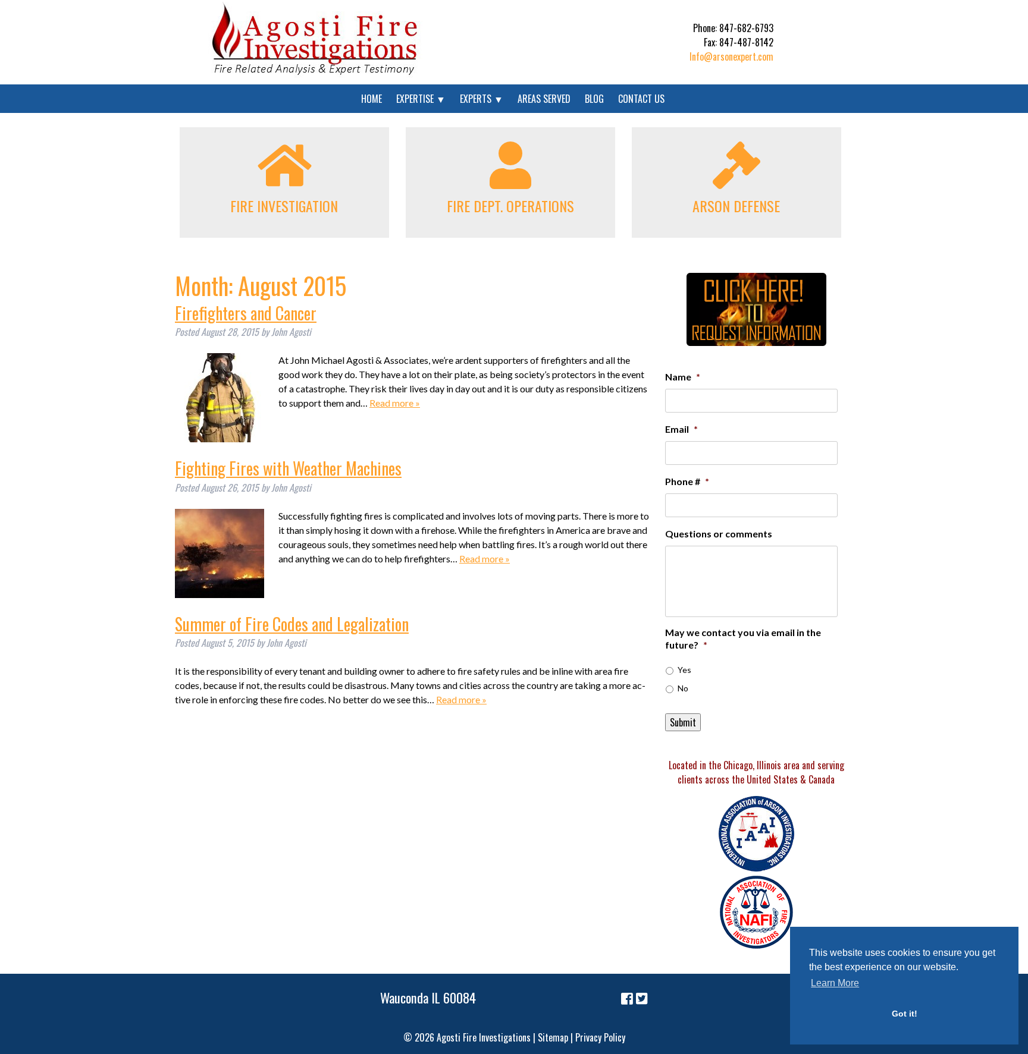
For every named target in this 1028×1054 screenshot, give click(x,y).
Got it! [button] (904, 1013)
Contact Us (641, 99)
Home (371, 99)
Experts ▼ (481, 99)
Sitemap (553, 1037)
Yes (684, 670)
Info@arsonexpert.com (731, 56)
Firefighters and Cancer (245, 313)
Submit (683, 722)
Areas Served (544, 99)
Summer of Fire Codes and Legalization (292, 624)
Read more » (394, 402)
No (683, 688)
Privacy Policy (600, 1037)
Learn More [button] (835, 983)
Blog (594, 99)
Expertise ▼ (421, 99)
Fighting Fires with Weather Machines (288, 468)
